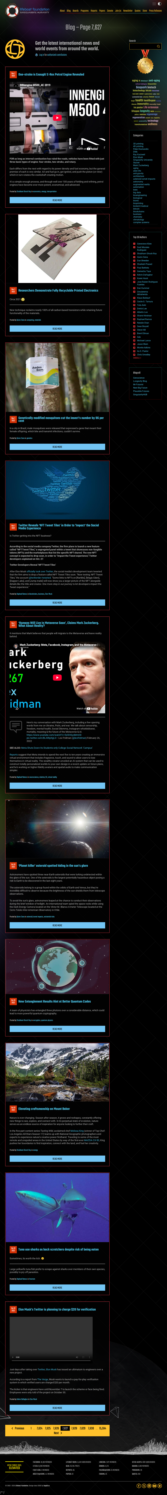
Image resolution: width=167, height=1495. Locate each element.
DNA (135, 152)
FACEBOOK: (36, 1462)
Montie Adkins (143, 347)
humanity (158, 101)
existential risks (49, 917)
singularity (157, 118)
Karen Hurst (142, 278)
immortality (143, 104)
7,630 (91, 1428)
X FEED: (35, 1466)
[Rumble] (160, 1486)
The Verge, (43, 1379)
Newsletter (128, 10)
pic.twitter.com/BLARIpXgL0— (42, 738)
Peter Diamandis (140, 149)
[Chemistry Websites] (145, 62)
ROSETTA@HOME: (39, 1474)
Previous (19, 1428)
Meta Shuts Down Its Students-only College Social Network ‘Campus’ (57, 747)
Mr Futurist (138, 384)
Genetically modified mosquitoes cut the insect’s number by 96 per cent (61, 419)
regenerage (152, 114)
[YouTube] (154, 1486)
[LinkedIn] (149, 1486)
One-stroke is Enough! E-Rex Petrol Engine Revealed (51, 74)
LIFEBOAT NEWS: (71, 1462)
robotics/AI (43, 777)
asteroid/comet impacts (35, 917)
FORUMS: (102, 1474)
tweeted (46, 577)
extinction (145, 97)
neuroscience (33, 777)
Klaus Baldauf (143, 298)
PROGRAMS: (136, 1470)
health (139, 100)
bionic (136, 200)
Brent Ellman (143, 333)
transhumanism (141, 124)
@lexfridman (79, 738)
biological (137, 198)
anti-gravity (138, 173)
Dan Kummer (143, 288)
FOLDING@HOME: (105, 1470)
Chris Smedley (143, 354)
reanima (142, 114)
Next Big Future (140, 388)
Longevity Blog (140, 381)
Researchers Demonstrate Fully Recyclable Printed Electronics (58, 290)
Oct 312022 (13, 865)
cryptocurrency (148, 94)
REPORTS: (69, 1470)
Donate (110, 10)
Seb (139, 337)
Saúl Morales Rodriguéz (143, 248)
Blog (69, 10)
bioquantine (152, 84)
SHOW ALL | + (137, 358)
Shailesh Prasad (144, 264)
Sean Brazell (143, 326)
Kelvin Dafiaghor (22, 1399)
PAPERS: (69, 1474)
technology (153, 120)
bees (135, 190)
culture (154, 94)
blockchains (33, 594)
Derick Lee (142, 308)
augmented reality (141, 184)
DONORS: (102, 1466)
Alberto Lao (142, 312)
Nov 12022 (13, 74)
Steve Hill (141, 330)
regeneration (138, 117)
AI (139, 81)
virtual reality (52, 777)
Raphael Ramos (22, 594)
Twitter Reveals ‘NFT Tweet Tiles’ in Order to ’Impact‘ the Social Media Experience (58, 527)
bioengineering (140, 195)
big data (137, 192)
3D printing (138, 143)
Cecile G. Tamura (145, 301)
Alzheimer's (144, 81)
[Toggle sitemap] (154, 3)
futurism (32, 1279)
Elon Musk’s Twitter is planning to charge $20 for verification (57, 1309)
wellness (152, 124)
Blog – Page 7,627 (83, 27)
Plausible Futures (141, 391)
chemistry (137, 217)
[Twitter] (144, 1486)
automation (138, 187)
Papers (102, 10)
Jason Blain (142, 344)
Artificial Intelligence (141, 84)
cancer (141, 94)
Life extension (151, 107)
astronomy (138, 181)
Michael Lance (144, 340)
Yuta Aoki (141, 305)
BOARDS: (135, 1466)
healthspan (150, 100)
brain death (136, 94)
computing (30, 320)
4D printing (138, 146)
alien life (137, 171)
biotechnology (139, 90)
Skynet (136, 162)
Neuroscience (158, 111)
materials (38, 320)
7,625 (48, 1428)
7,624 (39, 1428)
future (151, 97)
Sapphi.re (47, 1485)
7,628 (74, 1428)
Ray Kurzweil (139, 154)
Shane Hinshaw (144, 315)
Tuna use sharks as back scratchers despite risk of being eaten (58, 1249)
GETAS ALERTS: (137, 1462)
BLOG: (68, 1466)
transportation (52, 191)
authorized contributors (57, 55)
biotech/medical (140, 206)
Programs (85, 10)
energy (43, 191)
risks (152, 118)
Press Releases (155, 10)
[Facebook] (139, 1486)
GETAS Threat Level (14, 1467)
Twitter (41, 1369)
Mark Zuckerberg (141, 165)
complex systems (141, 222)
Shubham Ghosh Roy (24, 191)
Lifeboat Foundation (21, 1485)
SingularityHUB (140, 394)
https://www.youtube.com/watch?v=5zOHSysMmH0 (54, 735)
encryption (36, 1020)
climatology (138, 219)
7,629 (82, 1428)
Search (158, 46)
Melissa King (77, 1130)
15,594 (102, 1428)
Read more (57, 200)
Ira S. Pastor (142, 351)
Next (56, 1433)
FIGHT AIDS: (37, 1470)
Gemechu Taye (144, 271)
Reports (94, 10)
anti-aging (154, 80)
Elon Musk (48, 594)
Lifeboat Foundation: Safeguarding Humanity (27, 11)
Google (133, 101)
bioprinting (138, 203)
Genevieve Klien (144, 244)
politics (137, 115)
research (147, 118)
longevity (145, 111)
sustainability (143, 121)
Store (145, 10)
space (136, 121)
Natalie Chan (143, 323)
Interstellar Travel (154, 104)
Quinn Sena (21, 320)
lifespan (135, 111)
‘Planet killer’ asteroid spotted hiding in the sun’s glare (53, 865)
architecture (138, 176)
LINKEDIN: (102, 1462)
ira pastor (138, 107)
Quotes (138, 10)
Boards (76, 10)
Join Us (118, 10)
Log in (41, 55)
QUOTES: (135, 1474)
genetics (29, 438)
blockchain (155, 91)
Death (158, 94)
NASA (152, 111)
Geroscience (138, 378)
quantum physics (47, 1020)
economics (37, 191)
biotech (151, 87)
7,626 (56, 1428)
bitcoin (148, 90)
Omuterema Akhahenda (142, 293)
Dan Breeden (143, 260)
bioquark (141, 87)
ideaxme (134, 104)
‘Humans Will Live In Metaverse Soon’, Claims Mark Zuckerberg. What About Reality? (58, 624)
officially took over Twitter (40, 571)
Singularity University (143, 160)
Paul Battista (143, 268)
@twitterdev (35, 577)
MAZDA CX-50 (91, 1140)
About (62, 10)
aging (135, 80)
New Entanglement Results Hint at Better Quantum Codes (54, 1001)
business (41, 594)
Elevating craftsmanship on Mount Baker (44, 1109)
